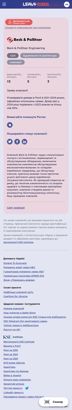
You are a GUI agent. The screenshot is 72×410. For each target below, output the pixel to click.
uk (67, 4)
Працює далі (21, 22)
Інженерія (16, 62)
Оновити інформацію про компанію (28, 27)
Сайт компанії (16, 207)
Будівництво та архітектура (40, 55)
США (13, 55)
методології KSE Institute (18, 242)
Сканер (58, 401)
